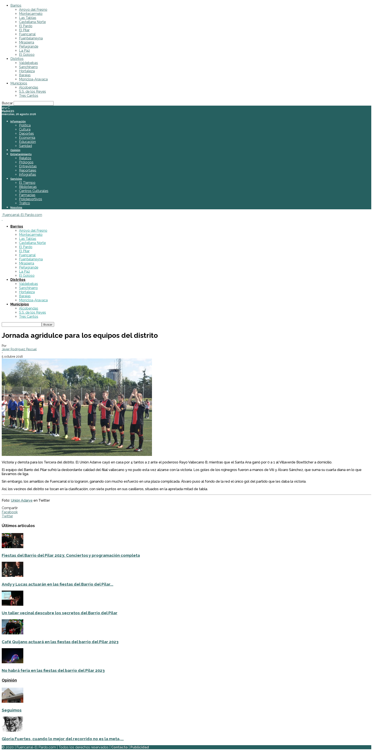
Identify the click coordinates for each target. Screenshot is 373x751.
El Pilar (24, 30)
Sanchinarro (28, 67)
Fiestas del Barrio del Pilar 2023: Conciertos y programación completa (71, 555)
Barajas (25, 75)
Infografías (27, 174)
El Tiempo (27, 183)
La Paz (24, 51)
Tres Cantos (28, 96)
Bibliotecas (28, 187)
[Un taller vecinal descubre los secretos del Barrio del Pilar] (12, 604)
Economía (27, 138)
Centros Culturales (33, 191)
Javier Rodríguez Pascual (19, 349)
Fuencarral (27, 34)
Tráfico (24, 203)
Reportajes (27, 170)
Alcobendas (28, 87)
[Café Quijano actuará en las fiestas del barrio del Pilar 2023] (12, 633)
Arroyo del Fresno (33, 10)
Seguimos (12, 710)
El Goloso (27, 55)
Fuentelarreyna (31, 38)
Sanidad (25, 146)
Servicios (16, 178)
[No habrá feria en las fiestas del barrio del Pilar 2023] (12, 662)
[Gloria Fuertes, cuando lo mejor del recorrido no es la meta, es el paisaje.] (12, 730)
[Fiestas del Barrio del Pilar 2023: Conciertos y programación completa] (12, 547)
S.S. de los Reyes (32, 91)
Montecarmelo (31, 14)
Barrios (15, 5)
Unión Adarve (22, 500)
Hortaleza (27, 71)
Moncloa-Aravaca (33, 79)
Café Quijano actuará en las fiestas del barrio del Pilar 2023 (60, 641)
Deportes (26, 133)
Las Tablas (27, 18)
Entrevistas (28, 166)
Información (18, 121)
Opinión (15, 150)
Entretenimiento (21, 154)
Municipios (18, 83)
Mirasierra (26, 42)
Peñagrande (28, 46)
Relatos (25, 158)
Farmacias (27, 195)
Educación (27, 142)
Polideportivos (30, 199)
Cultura (24, 129)
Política (25, 125)
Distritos (17, 59)
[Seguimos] (12, 701)
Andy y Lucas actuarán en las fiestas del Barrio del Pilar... (57, 584)
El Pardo (25, 26)
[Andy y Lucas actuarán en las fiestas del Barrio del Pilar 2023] (12, 576)
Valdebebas (28, 63)
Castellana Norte (32, 22)
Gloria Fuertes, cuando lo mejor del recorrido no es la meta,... (63, 738)
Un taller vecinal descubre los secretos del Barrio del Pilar (59, 612)
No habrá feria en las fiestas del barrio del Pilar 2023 (53, 670)
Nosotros (16, 207)
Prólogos (26, 162)
